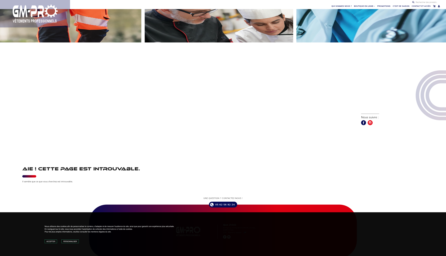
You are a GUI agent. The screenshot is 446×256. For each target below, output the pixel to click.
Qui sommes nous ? (341, 6)
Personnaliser (70, 241)
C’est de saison (401, 6)
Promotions (383, 6)
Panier (434, 6)
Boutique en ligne (363, 6)
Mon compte (439, 6)
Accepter (50, 241)
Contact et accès (421, 6)
